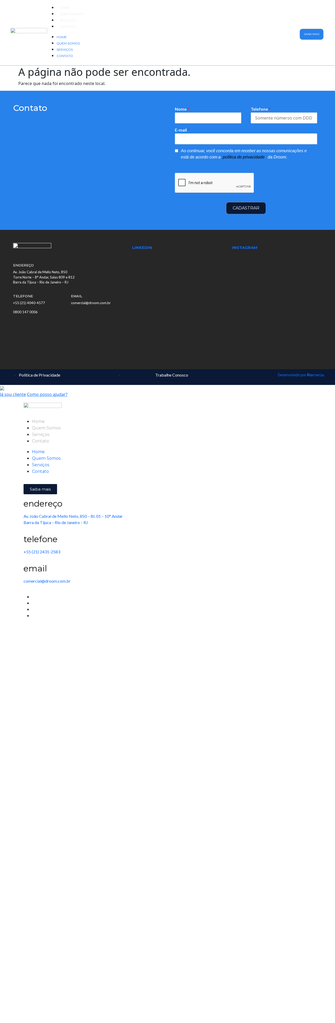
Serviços (68, 20)
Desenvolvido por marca (301, 375)
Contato (68, 27)
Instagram (244, 247)
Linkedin (142, 247)
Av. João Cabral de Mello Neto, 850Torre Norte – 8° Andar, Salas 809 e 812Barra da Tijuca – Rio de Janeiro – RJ (44, 277)
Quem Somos (71, 14)
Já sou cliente (13, 394)
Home (65, 8)
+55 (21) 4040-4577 (29, 303)
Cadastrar (246, 208)
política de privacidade (244, 157)
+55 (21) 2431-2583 (42, 551)
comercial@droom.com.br (91, 303)
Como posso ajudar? (47, 394)
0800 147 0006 (25, 312)
